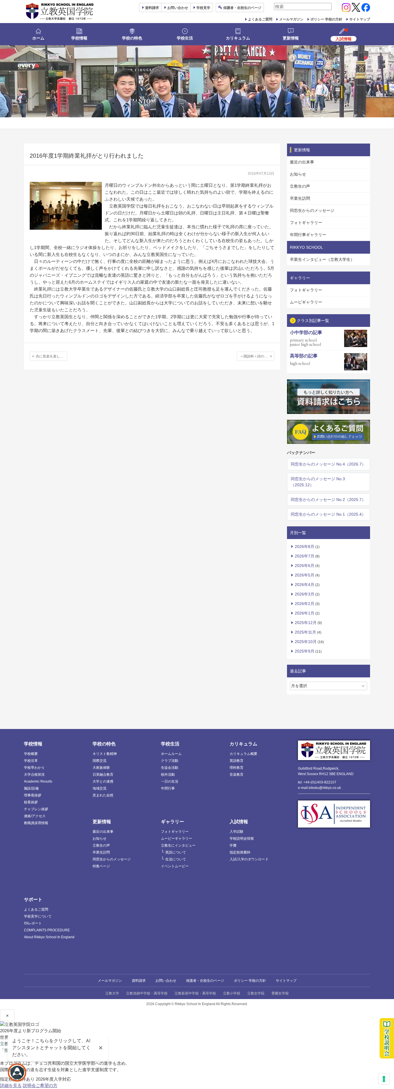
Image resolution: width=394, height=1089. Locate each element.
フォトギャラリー (306, 222)
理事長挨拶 (32, 795)
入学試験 (236, 832)
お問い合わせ (177, 8)
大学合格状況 (34, 775)
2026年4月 (304, 584)
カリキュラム (238, 38)
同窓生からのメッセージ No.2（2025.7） (328, 499)
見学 (203, 8)
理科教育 (236, 768)
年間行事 (168, 788)
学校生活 (185, 38)
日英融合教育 (103, 775)
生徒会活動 (169, 768)
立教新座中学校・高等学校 (195, 993)
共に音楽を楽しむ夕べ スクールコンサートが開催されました (51, 356)
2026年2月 (304, 603)
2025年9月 (304, 651)
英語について (175, 852)
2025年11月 (305, 632)
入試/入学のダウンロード (249, 859)
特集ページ (101, 866)
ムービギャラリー (306, 302)
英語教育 (236, 761)
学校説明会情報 (242, 838)
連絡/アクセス (35, 816)
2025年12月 (306, 622)
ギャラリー (172, 821)
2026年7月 (304, 556)
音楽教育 (236, 775)
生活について (175, 859)
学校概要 (31, 754)
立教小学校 (231, 993)
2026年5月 (304, 575)
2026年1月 (304, 613)
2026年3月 (304, 594)
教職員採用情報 (36, 823)
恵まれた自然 (103, 795)
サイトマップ (359, 19)
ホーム (38, 38)
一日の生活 (169, 781)
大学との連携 (103, 781)
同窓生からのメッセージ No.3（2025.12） (318, 481)
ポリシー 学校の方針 (326, 19)
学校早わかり (34, 768)
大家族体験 (101, 768)
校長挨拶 (31, 802)
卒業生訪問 (300, 198)
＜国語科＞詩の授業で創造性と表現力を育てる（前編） (257, 356)
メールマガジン (291, 19)
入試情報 (239, 821)
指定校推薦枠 (240, 852)
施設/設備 (31, 788)
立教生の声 (300, 186)
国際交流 (99, 761)
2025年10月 (306, 641)
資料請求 (139, 981)
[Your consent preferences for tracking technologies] (383, 1078)
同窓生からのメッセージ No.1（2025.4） (328, 514)
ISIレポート (33, 923)
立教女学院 (255, 993)
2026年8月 (304, 546)
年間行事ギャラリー (308, 234)
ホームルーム (171, 754)
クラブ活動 (169, 761)
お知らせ (298, 174)
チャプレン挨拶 (36, 809)
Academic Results (38, 781)
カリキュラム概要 (243, 754)
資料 (152, 8)
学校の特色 (132, 38)
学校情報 (79, 38)
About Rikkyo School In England (49, 937)
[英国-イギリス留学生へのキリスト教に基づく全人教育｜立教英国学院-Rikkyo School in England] (60, 11)
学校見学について (38, 916)
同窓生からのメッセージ (312, 210)
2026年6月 (304, 565)
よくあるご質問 (260, 19)
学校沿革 (31, 761)
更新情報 (291, 38)
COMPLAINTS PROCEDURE (47, 930)
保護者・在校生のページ (205, 981)
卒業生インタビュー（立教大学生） (322, 259)
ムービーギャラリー (176, 838)
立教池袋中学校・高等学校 (147, 993)
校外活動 (168, 775)
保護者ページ (242, 8)
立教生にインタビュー (178, 845)
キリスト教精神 (105, 754)
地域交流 (99, 788)
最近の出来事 (302, 162)
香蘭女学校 (280, 993)
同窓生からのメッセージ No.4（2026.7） (328, 464)
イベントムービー (175, 866)
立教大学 (112, 993)
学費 (233, 845)
